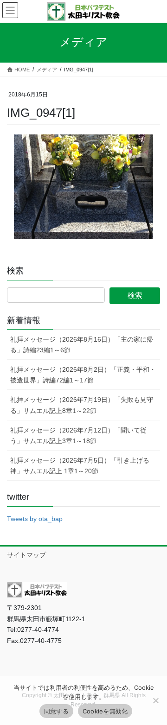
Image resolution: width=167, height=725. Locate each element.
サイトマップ (26, 555)
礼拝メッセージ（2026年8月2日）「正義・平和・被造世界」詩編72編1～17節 (83, 375)
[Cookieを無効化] (155, 700)
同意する (56, 711)
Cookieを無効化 (105, 711)
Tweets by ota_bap (35, 518)
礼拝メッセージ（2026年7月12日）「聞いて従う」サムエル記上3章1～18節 (78, 435)
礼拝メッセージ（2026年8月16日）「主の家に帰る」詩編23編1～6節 (81, 345)
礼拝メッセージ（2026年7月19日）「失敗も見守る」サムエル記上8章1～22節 (81, 405)
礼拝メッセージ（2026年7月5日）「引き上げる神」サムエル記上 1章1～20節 (79, 466)
